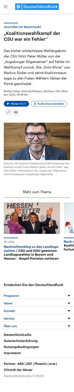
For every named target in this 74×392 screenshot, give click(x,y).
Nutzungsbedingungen (21, 347)
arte (53, 363)
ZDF (30, 363)
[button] (6, 7)
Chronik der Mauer (18, 370)
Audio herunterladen (50, 103)
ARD (21, 363)
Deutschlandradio (17, 334)
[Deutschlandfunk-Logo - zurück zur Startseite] (37, 6)
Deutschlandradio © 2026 (24, 376)
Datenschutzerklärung (21, 341)
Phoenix (41, 363)
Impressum (12, 353)
